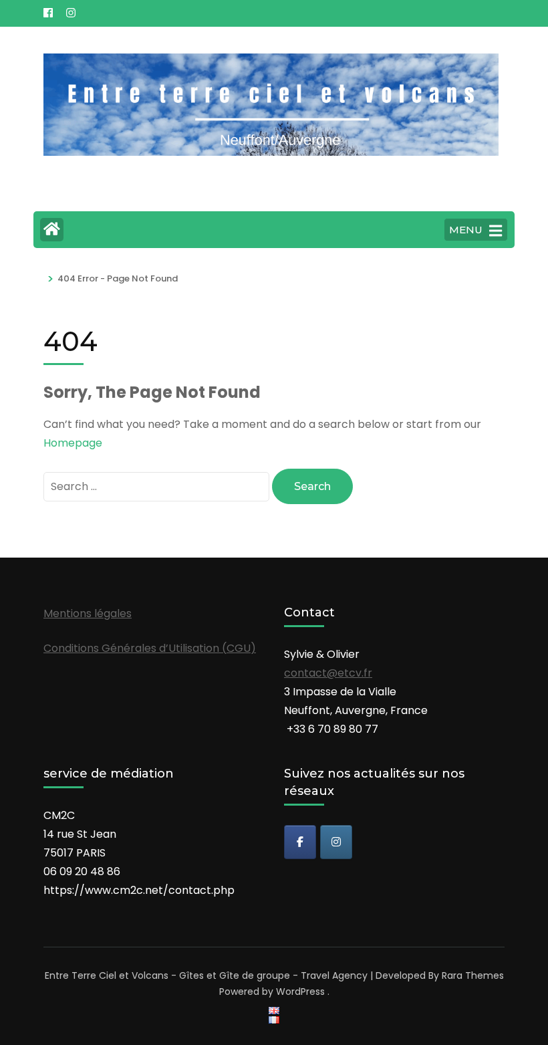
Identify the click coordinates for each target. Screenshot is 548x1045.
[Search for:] (157, 486)
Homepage (72, 443)
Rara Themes (473, 975)
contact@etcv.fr (328, 673)
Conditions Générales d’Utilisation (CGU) (149, 648)
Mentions (68, 613)
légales (113, 613)
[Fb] (300, 842)
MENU (466, 229)
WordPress (300, 991)
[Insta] (336, 842)
